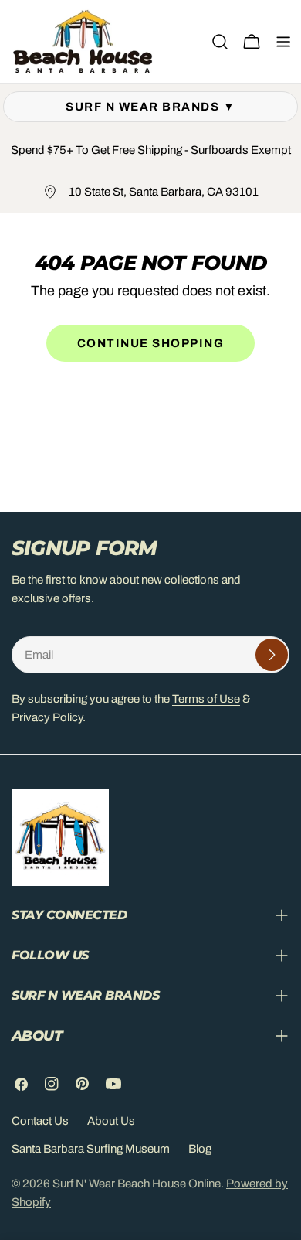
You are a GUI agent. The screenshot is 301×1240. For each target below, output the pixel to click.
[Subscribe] (271, 655)
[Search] (220, 41)
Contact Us (40, 1121)
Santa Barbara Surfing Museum (91, 1149)
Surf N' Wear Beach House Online (136, 1183)
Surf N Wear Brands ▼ (150, 106)
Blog (199, 1149)
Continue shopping (151, 343)
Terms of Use (206, 699)
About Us (111, 1121)
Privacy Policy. (49, 717)
